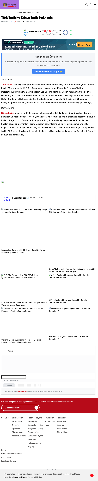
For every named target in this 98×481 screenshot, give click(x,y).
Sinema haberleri (19, 432)
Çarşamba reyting (35, 425)
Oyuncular (16, 428)
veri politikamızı (21, 477)
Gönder (9, 385)
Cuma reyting (33, 432)
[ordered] (28, 385)
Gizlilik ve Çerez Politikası (11, 453)
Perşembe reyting (35, 428)
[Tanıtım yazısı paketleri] (48, 44)
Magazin (15, 425)
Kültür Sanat (50, 421)
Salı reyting (32, 421)
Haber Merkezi (35, 31)
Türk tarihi (6, 84)
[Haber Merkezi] (25, 32)
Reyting (31, 446)
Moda (47, 425)
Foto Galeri (61, 418)
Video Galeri (62, 421)
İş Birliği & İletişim (8, 461)
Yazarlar (60, 425)
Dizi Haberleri (17, 418)
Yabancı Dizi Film (19, 436)
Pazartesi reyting (35, 418)
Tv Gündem (49, 418)
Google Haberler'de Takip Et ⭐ (49, 71)
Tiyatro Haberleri (64, 432)
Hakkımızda (6, 457)
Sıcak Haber (62, 428)
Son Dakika (5, 418)
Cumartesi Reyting (35, 436)
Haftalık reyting (34, 443)
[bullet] (30, 385)
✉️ (27, 197)
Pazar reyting (33, 439)
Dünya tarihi (7, 113)
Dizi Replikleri (17, 421)
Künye (3, 450)
